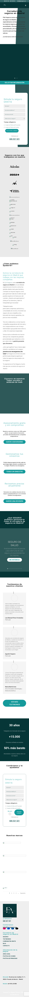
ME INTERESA (14, 560)
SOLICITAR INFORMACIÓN (14, 83)
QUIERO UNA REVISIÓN (14, 501)
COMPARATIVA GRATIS (9, 941)
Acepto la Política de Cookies (12, 127)
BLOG (4, 943)
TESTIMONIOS (7, 939)
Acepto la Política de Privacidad (13, 125)
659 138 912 (12, 1)
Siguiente (22, 893)
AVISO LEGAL (6, 954)
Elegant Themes (15, 992)
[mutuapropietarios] (14, 856)
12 (21, 568)
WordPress (16, 994)
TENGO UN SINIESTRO (14, 472)
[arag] (14, 872)
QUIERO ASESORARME (14, 442)
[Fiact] (5, 887)
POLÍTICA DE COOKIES (9, 956)
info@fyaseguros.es (10, 927)
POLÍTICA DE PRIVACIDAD (10, 958)
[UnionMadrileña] (12, 843)
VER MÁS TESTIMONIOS (14, 703)
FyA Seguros (8, 282)
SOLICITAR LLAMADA (11, 130)
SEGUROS (5, 936)
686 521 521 (6, 1)
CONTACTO (6, 945)
